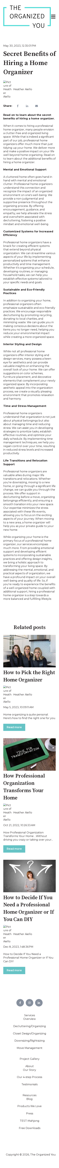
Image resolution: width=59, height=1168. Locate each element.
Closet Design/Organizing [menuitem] (29, 1033)
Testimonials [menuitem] (29, 1084)
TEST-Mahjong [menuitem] (29, 1120)
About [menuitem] (29, 1066)
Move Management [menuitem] (29, 1048)
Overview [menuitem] (29, 1018)
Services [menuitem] (29, 1015)
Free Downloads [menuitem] (29, 1128)
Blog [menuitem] (29, 1099)
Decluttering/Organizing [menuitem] (29, 1026)
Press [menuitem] (29, 1113)
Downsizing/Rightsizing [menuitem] (29, 1040)
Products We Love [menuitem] (29, 1106)
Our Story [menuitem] (29, 1069)
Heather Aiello (22, 89)
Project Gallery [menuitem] (29, 1058)
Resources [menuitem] (29, 1095)
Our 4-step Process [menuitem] (29, 1077)
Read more (14, 727)
